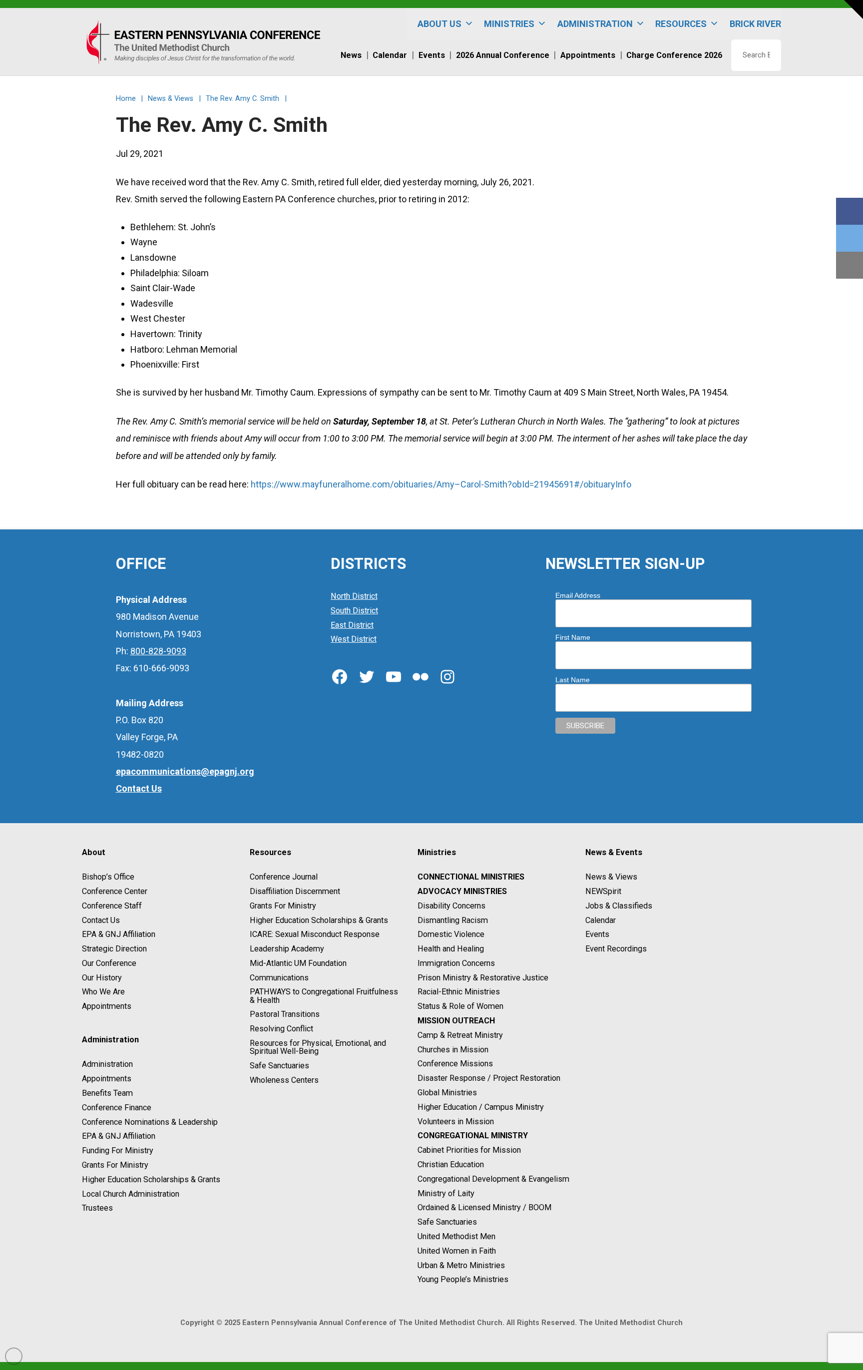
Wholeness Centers (284, 1080)
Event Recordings (616, 948)
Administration (107, 1064)
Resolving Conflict (281, 1028)
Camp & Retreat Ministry (460, 1035)
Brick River (755, 23)
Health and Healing (451, 948)
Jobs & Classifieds (618, 906)
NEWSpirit (603, 891)
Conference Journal (284, 877)
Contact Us (101, 920)
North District (354, 596)
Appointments (106, 1006)
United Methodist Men (456, 1236)
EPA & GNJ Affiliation (118, 934)
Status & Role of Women (460, 1006)
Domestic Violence (451, 934)
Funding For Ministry (117, 1150)
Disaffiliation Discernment (295, 891)
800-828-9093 (158, 651)
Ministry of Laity (446, 1193)
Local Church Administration (130, 1194)
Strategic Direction (114, 948)
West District (354, 639)
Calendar (600, 920)
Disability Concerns (451, 906)
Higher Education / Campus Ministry (481, 1107)
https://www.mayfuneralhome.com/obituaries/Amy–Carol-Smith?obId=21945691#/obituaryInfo (441, 484)
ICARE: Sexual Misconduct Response (315, 934)
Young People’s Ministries (463, 1280)
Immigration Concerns (456, 963)
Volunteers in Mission (456, 1121)
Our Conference (109, 963)
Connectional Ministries (471, 877)
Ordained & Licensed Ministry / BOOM (484, 1208)
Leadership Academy (287, 948)
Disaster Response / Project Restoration (489, 1078)
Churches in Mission (453, 1049)
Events (597, 934)
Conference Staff (112, 906)
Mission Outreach (456, 1020)
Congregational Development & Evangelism (493, 1179)
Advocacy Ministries (462, 891)
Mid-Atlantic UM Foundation (298, 963)
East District (352, 625)
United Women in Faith (457, 1251)
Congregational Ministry (473, 1136)
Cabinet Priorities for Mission (469, 1150)
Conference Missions (455, 1064)
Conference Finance (116, 1107)
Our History (102, 977)
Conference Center (114, 891)
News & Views (611, 877)
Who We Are (103, 992)
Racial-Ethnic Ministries (459, 992)
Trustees (97, 1208)
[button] (853, 9)
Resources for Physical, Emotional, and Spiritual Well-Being (318, 1047)
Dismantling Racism (453, 920)
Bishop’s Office (108, 877)
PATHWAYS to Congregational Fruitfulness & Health (324, 996)
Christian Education (451, 1164)
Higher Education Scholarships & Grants (151, 1179)
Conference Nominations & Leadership (150, 1122)
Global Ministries (447, 1092)
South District (354, 610)
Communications (279, 977)
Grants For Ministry (115, 1165)
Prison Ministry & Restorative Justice (483, 977)
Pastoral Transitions (285, 1014)
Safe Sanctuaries (279, 1065)
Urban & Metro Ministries (461, 1265)
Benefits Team (107, 1093)
